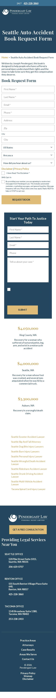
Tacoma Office (14, 606)
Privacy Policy (21, 168)
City (3, 134)
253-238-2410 (16, 619)
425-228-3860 (16, 594)
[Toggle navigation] (47, 12)
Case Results (28, 649)
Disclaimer (7, 168)
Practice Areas (28, 640)
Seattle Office (14, 554)
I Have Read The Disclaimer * (18, 173)
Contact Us (28, 659)
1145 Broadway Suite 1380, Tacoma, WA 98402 (23, 613)
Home (5, 57)
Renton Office (14, 578)
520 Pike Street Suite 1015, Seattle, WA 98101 (23, 560)
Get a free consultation (28, 529)
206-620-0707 (16, 566)
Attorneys (28, 645)
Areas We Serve (28, 654)
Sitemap (28, 676)
